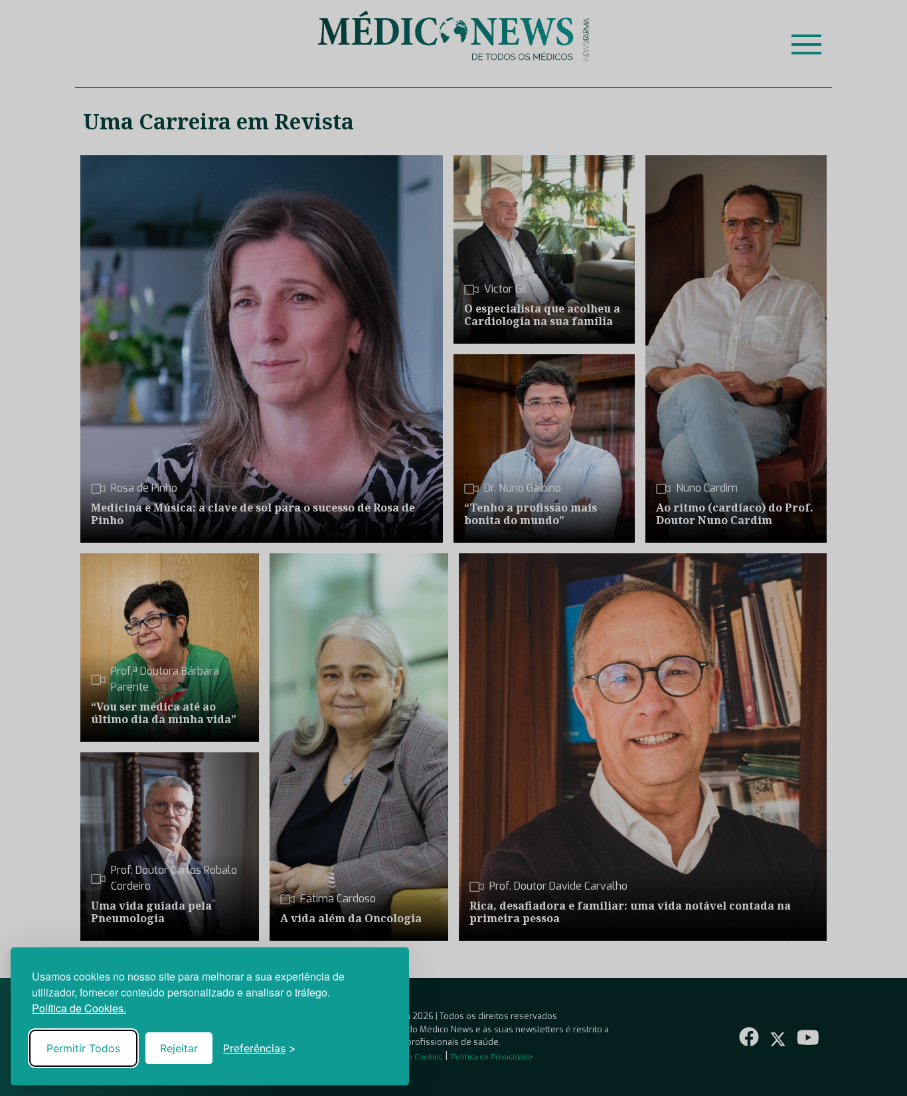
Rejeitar (179, 1048)
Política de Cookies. (79, 1008)
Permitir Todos (83, 1048)
